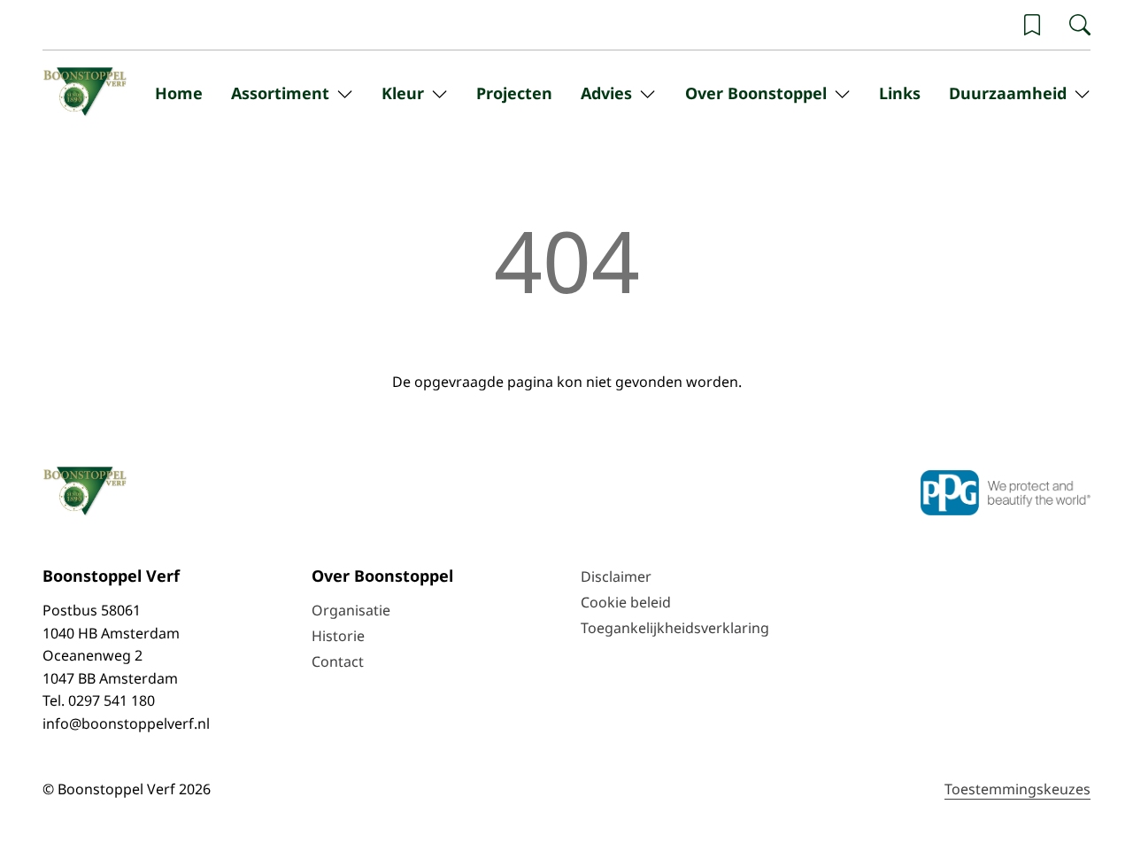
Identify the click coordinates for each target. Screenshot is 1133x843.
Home (179, 93)
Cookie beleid (626, 602)
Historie (338, 636)
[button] (1032, 24)
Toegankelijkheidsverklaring (675, 628)
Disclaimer (616, 576)
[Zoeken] (1080, 24)
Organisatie (351, 610)
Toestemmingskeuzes (1017, 789)
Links (900, 93)
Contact (338, 661)
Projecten (514, 93)
